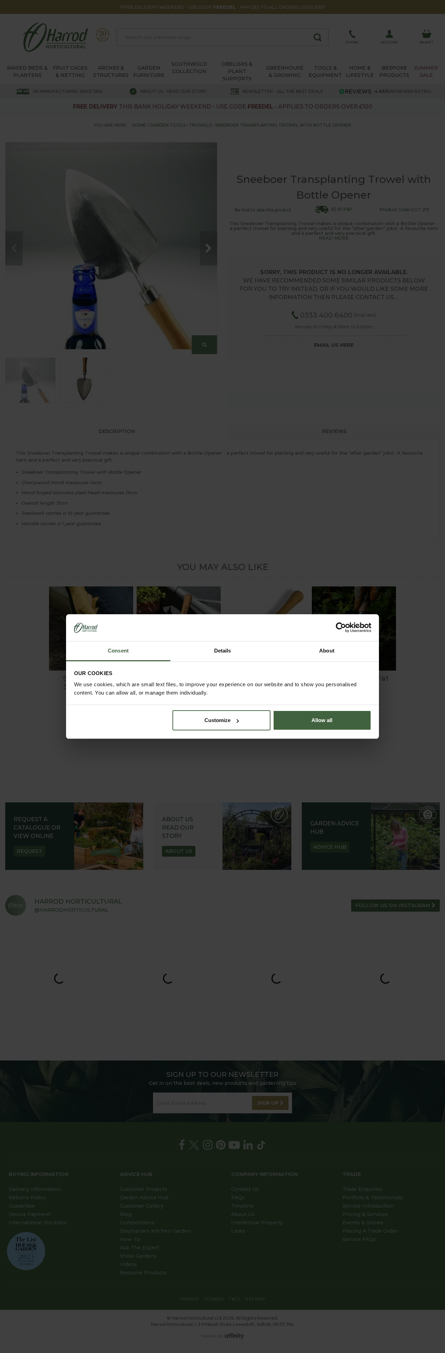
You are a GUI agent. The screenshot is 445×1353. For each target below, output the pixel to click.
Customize (217, 720)
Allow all (322, 720)
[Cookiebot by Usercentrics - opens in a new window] (340, 628)
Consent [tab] (118, 651)
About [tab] (326, 651)
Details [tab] (222, 651)
